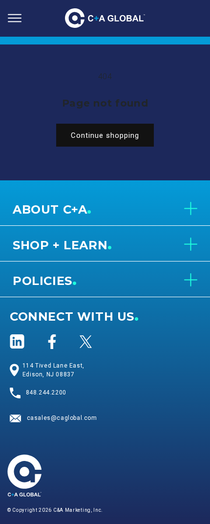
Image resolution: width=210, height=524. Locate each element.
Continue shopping (105, 135)
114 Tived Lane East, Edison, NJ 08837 (53, 370)
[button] (14, 18)
